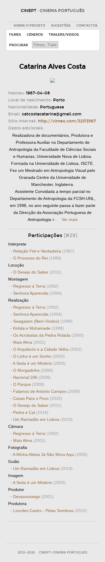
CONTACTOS (86, 25)
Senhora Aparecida (37, 293)
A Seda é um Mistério (39, 363)
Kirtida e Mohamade (38, 328)
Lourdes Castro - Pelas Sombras (50, 510)
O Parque (28, 384)
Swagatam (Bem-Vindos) (43, 321)
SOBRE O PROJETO (29, 25)
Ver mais (70, 219)
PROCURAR (18, 45)
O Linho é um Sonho (39, 356)
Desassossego (33, 496)
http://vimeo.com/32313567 (67, 121)
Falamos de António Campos (46, 391)
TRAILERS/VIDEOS (64, 35)
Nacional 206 (32, 377)
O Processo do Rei (37, 258)
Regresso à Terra (36, 286)
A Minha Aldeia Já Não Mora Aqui (50, 454)
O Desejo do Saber (37, 272)
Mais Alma (29, 342)
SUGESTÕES (61, 25)
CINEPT (53, 10)
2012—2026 (26, 552)
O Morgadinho (33, 370)
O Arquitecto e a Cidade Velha (47, 349)
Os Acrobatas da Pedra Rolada (48, 335)
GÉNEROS (35, 35)
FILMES (15, 35)
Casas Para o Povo (37, 398)
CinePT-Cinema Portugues (63, 552)
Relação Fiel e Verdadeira (43, 251)
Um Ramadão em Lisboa (43, 419)
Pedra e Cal (30, 412)
